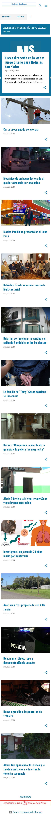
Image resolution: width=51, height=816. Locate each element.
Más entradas (25, 797)
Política (20, 16)
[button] (44, 88)
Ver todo (6, 31)
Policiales (6, 16)
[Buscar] (40, 5)
